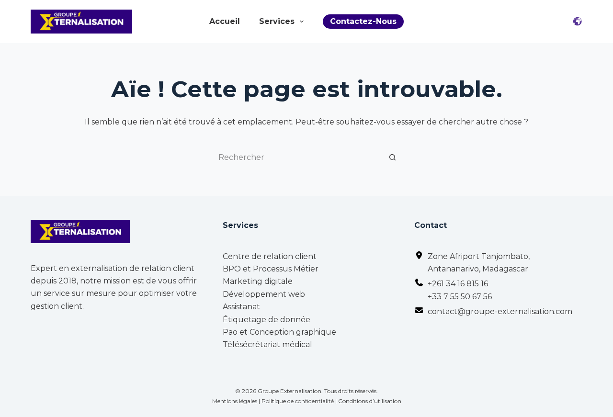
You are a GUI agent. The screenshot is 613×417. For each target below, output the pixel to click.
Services (277, 21)
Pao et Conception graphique (279, 332)
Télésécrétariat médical (267, 344)
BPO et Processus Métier (270, 268)
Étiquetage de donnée (266, 319)
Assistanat (241, 306)
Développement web (264, 294)
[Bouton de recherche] (392, 157)
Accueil (224, 21)
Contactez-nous (363, 21)
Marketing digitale (258, 281)
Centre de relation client (270, 256)
